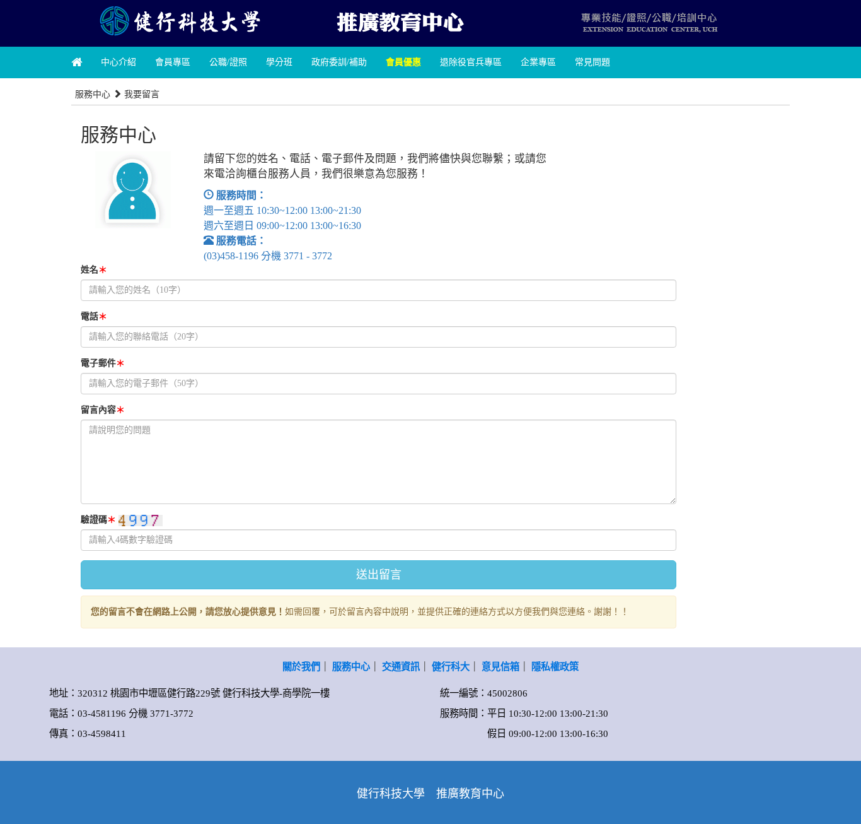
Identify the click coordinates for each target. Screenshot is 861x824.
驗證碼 (98, 519)
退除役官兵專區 (471, 62)
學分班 (279, 62)
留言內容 (103, 410)
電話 (94, 316)
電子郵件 (103, 363)
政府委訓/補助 (339, 62)
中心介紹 (118, 62)
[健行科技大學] (178, 20)
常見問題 (592, 62)
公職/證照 (228, 62)
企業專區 (538, 62)
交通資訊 (401, 666)
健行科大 (451, 666)
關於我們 (301, 666)
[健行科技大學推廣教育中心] (399, 20)
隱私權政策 (555, 666)
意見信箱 (500, 666)
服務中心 (351, 666)
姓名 (94, 269)
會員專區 (172, 62)
